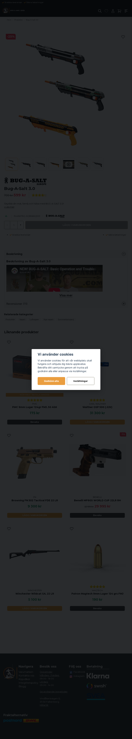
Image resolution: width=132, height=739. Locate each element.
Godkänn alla (51, 381)
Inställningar (80, 381)
